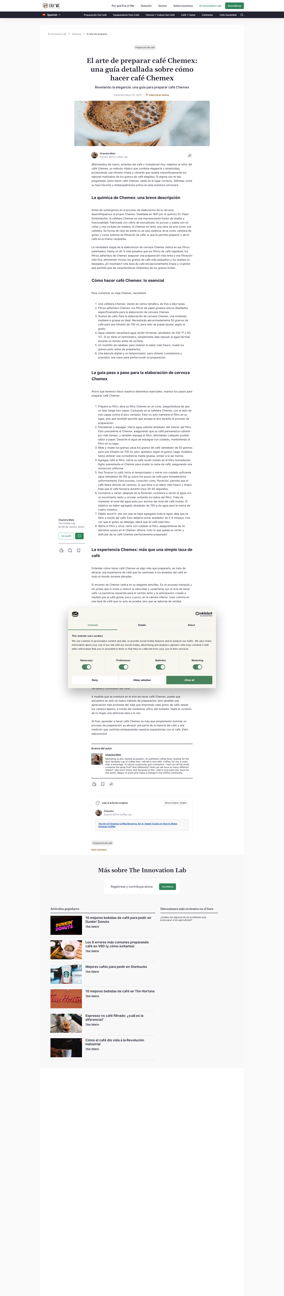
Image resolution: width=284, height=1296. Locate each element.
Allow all (189, 680)
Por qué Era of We (123, 5)
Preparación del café (144, 47)
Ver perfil (66, 536)
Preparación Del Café (95, 14)
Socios (162, 5)
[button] (59, 15)
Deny (95, 680)
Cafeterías (207, 14)
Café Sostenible (228, 14)
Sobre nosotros (183, 5)
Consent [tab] (93, 625)
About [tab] (191, 625)
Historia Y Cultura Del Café (160, 14)
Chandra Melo (113, 754)
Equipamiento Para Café (126, 14)
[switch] (123, 667)
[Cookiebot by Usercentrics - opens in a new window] (198, 614)
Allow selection (142, 680)
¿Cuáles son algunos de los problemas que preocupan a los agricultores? (183, 918)
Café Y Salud (188, 14)
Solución (146, 5)
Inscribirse (234, 5)
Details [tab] (142, 625)
